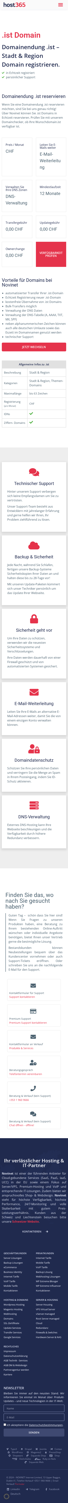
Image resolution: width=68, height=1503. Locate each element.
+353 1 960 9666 (19, 1100)
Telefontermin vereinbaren (25, 1074)
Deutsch (15, 1494)
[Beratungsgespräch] (33, 1061)
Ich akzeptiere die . (35, 1425)
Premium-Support (20, 1018)
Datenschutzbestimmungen (46, 1425)
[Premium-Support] (33, 1010)
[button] (60, 4)
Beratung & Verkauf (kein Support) (30, 1096)
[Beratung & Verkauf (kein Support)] (33, 1087)
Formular (19, 1484)
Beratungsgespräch (21, 1070)
